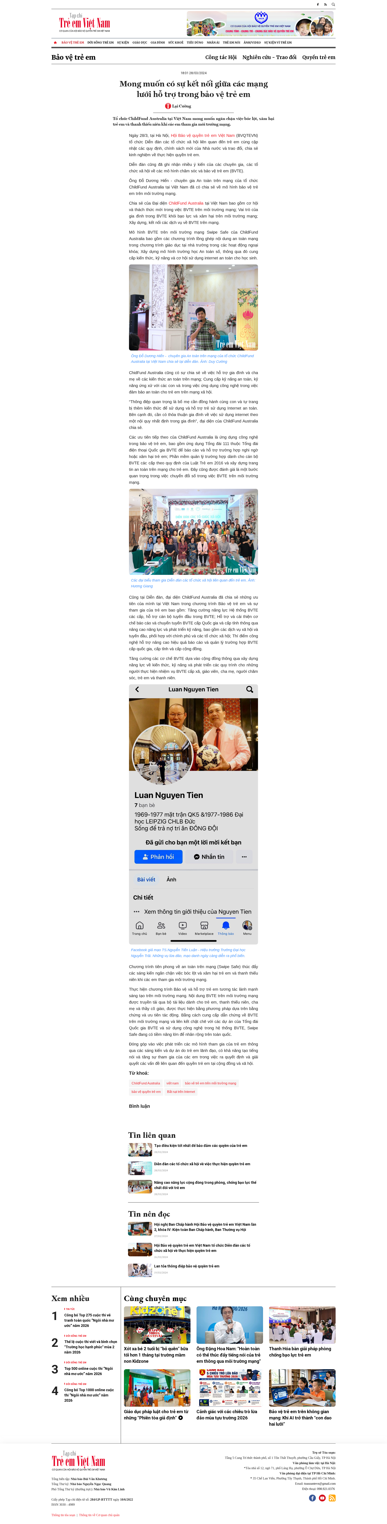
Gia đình (158, 42)
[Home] (56, 42)
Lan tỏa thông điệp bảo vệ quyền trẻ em (187, 1266)
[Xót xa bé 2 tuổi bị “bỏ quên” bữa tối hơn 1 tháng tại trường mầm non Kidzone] (157, 1325)
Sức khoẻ (175, 42)
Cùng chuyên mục (155, 1298)
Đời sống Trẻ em (100, 42)
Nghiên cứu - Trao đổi (269, 57)
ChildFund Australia (186, 203)
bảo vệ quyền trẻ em (146, 1091)
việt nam (172, 1083)
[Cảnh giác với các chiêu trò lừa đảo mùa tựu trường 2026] (230, 1388)
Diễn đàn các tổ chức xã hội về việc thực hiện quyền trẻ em (202, 1164)
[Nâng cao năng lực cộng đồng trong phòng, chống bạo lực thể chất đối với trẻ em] (140, 1187)
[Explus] (193, 1117)
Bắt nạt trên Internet (181, 1091)
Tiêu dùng (195, 42)
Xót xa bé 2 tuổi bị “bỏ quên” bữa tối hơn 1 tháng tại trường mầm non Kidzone (156, 1355)
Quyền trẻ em (319, 57)
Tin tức (70, 1309)
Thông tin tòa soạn (63, 1515)
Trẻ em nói (231, 42)
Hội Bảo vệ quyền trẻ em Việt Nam (203, 135)
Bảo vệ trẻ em (72, 42)
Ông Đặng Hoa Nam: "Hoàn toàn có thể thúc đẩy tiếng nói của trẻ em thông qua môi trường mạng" (229, 1355)
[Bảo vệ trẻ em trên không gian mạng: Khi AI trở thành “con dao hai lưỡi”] (302, 1388)
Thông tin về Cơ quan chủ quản (99, 1515)
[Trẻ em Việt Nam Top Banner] (230, 23)
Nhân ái (213, 42)
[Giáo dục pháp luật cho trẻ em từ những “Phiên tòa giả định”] (157, 1388)
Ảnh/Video (252, 42)
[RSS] (325, 4)
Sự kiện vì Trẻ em (278, 42)
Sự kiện (123, 42)
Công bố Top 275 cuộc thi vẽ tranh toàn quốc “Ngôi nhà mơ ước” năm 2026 (89, 1320)
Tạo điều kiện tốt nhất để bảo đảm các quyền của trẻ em (200, 1145)
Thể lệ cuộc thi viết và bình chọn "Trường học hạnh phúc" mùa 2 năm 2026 (90, 1347)
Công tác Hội (221, 57)
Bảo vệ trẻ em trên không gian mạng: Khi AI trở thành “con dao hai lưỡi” (300, 1418)
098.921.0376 (326, 1489)
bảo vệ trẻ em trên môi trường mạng (210, 1083)
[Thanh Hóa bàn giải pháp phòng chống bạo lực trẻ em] (302, 1325)
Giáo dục (139, 42)
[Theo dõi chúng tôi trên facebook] (318, 4)
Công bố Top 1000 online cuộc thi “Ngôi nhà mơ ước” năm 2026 (89, 1395)
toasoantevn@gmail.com (320, 1483)
